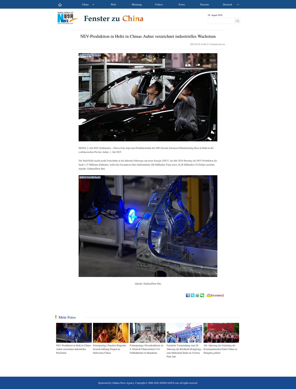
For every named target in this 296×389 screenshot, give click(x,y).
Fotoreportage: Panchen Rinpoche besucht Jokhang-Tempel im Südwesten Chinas (109, 349)
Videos (159, 4)
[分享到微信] (202, 295)
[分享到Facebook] (188, 295)
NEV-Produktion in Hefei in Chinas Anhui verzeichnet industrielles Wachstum (73, 349)
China (85, 4)
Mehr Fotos (67, 317)
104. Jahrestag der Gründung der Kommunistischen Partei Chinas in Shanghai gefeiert (220, 349)
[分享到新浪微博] (197, 295)
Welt (113, 4)
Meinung (137, 4)
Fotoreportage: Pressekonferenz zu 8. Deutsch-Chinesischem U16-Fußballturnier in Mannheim (146, 349)
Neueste (204, 4)
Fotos (182, 4)
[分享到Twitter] (193, 295)
